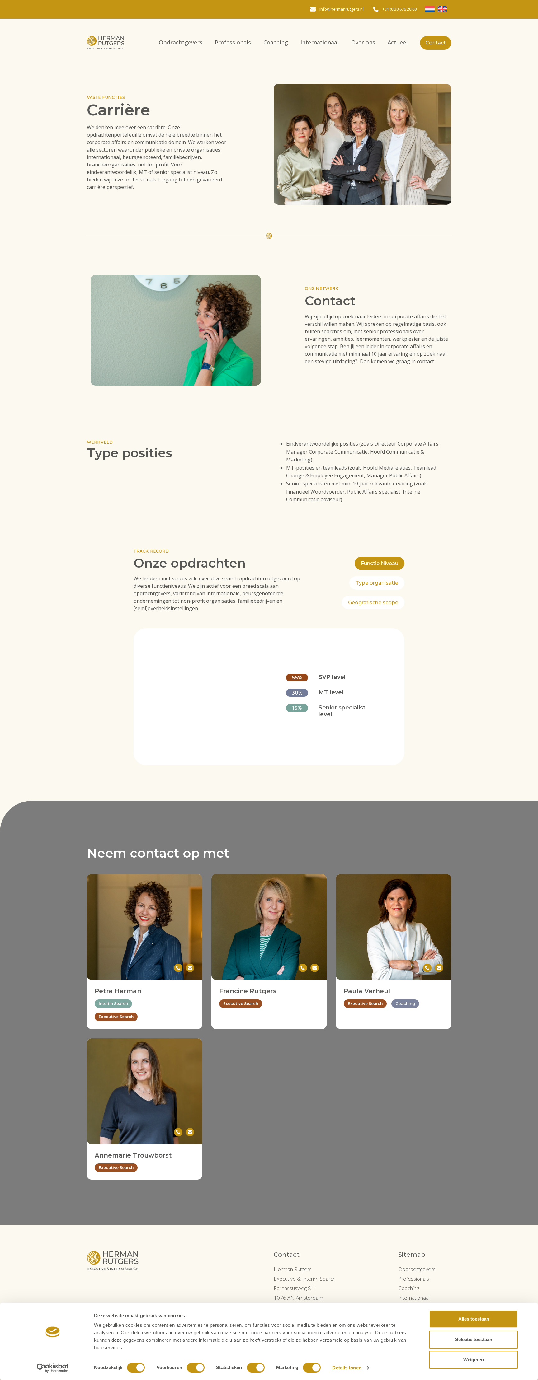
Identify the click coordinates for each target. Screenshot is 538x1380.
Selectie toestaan (473, 1339)
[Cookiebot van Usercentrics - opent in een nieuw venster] (53, 1368)
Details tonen (346, 1367)
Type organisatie (377, 583)
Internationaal (319, 42)
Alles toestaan (473, 1319)
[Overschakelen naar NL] (430, 9)
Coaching (275, 42)
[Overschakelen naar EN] (442, 9)
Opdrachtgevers (180, 42)
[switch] (196, 1368)
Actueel (398, 42)
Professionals (233, 42)
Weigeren (473, 1359)
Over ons (363, 42)
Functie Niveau (379, 563)
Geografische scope (373, 603)
